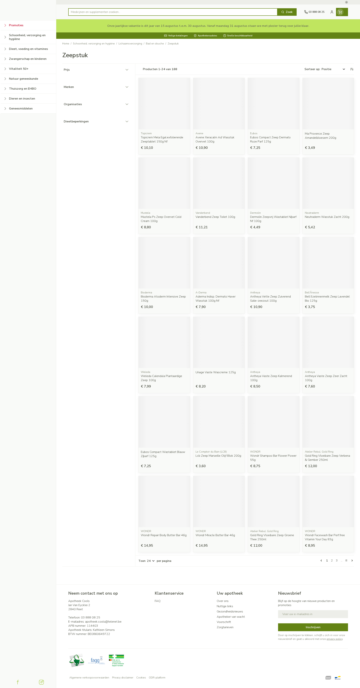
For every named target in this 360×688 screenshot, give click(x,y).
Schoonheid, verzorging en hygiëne (94, 43)
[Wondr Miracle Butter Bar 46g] (219, 501)
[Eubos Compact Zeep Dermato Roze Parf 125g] (273, 103)
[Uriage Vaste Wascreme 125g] (219, 342)
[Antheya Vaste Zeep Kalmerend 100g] (273, 342)
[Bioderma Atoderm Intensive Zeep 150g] (164, 263)
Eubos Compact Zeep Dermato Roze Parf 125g (270, 139)
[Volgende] (351, 560)
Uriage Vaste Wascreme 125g (216, 372)
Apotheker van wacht (231, 617)
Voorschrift (224, 622)
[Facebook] (18, 682)
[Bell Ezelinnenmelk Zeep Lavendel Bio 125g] (328, 263)
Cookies (141, 677)
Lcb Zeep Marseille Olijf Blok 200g (218, 456)
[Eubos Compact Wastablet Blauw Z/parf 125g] (164, 422)
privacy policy (335, 639)
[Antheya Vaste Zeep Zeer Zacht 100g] (328, 342)
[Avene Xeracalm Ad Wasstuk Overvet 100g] (219, 103)
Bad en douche (155, 43)
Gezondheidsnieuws (230, 611)
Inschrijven (313, 627)
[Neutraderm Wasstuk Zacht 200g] (328, 183)
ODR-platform (157, 677)
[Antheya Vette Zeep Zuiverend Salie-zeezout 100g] (273, 263)
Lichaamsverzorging (130, 43)
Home (65, 43)
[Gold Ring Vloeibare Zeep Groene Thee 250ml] (273, 501)
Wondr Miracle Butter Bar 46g (215, 535)
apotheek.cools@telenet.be (103, 622)
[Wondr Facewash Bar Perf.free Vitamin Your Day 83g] (328, 501)
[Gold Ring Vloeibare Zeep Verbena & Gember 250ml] (328, 422)
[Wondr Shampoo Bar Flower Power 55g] (273, 422)
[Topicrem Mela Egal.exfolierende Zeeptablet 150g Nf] (164, 103)
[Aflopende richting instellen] (352, 69)
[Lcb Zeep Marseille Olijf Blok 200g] (219, 422)
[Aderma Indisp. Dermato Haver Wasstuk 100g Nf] (219, 263)
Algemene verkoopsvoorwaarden (89, 677)
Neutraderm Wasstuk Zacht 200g (327, 217)
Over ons (223, 601)
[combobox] (173, 12)
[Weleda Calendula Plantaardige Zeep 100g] (164, 342)
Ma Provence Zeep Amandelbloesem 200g (320, 136)
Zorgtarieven (225, 627)
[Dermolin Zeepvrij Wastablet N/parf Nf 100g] (273, 183)
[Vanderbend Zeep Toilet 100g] (219, 183)
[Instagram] (41, 682)
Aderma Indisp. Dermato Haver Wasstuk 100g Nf (216, 299)
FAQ (157, 601)
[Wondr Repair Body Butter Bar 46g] (164, 501)
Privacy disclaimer (122, 677)
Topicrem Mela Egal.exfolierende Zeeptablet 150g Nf (162, 139)
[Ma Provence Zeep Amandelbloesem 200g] (328, 103)
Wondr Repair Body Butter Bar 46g (164, 535)
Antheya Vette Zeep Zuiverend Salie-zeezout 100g (270, 299)
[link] (322, 560)
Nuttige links (225, 606)
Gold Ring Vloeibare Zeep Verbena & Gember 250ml (327, 458)
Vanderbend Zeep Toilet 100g (215, 217)
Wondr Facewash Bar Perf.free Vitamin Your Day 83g (325, 537)
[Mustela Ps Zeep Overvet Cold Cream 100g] (164, 183)
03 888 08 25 (90, 617)
